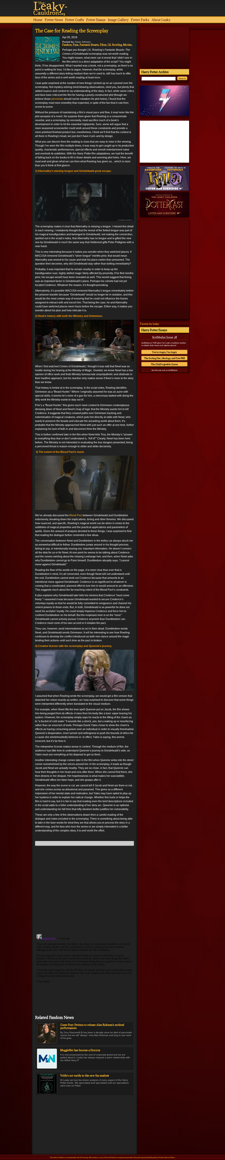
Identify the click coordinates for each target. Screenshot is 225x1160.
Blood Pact (75, 515)
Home (37, 20)
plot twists (57, 98)
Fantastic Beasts (89, 44)
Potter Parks (140, 20)
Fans (75, 44)
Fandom (67, 44)
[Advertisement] (84, 1118)
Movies (127, 44)
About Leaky (161, 20)
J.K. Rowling (115, 44)
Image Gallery (118, 20)
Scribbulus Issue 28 (164, 337)
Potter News (54, 20)
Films (103, 44)
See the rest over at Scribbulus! (164, 370)
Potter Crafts (74, 20)
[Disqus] (84, 889)
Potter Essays (95, 20)
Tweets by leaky (149, 323)
